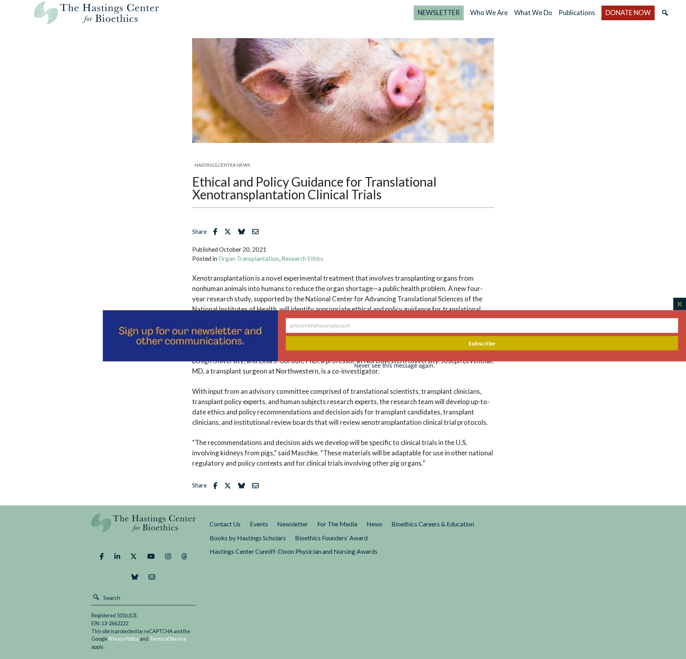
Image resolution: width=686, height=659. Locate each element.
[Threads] (184, 556)
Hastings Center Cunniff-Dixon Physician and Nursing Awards (294, 551)
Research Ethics (302, 258)
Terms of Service (167, 639)
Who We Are (489, 12)
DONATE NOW (628, 12)
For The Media (337, 524)
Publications (577, 12)
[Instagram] (168, 556)
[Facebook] (102, 556)
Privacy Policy (123, 639)
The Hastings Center (143, 528)
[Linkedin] (117, 556)
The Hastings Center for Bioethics (96, 13)
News (374, 524)
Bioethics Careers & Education (432, 524)
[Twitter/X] (133, 556)
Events (259, 524)
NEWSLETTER (439, 12)
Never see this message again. (394, 365)
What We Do (533, 12)
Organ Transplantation (248, 258)
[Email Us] (151, 577)
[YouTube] (151, 556)
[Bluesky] (134, 577)
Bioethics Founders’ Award (331, 537)
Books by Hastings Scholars (248, 537)
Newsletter (292, 524)
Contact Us (225, 524)
